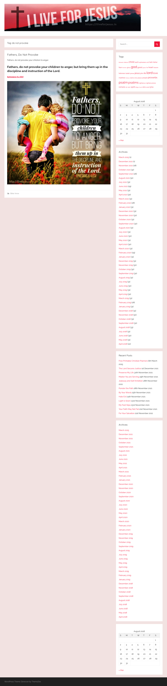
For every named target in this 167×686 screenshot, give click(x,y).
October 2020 (125, 219)
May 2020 (123, 240)
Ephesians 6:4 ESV (15, 77)
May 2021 (123, 190)
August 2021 (124, 178)
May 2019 (123, 290)
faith (151, 62)
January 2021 (124, 207)
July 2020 (123, 232)
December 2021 (126, 161)
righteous (142, 83)
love (155, 73)
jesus (137, 73)
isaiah (128, 73)
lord (150, 73)
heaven (156, 67)
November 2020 (126, 215)
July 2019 (123, 282)
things (137, 87)
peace (139, 78)
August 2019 (124, 277)
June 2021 (123, 186)
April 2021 (123, 194)
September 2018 (126, 323)
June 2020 (123, 236)
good (139, 67)
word (147, 87)
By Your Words (125, 392)
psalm (123, 82)
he (147, 67)
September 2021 (126, 174)
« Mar (121, 140)
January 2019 (124, 306)
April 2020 (123, 244)
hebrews (122, 73)
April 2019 (123, 294)
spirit (133, 87)
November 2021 (126, 165)
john (141, 73)
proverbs (152, 77)
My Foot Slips (125, 405)
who (144, 87)
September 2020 (126, 224)
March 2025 (124, 157)
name (132, 78)
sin (126, 87)
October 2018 (125, 319)
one (135, 78)
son (129, 87)
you (151, 87)
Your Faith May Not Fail (129, 409)
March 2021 (124, 199)
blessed (121, 62)
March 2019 (124, 298)
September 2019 (126, 273)
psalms (133, 82)
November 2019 (126, 265)
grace (144, 67)
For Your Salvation (127, 413)
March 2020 (124, 248)
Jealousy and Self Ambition (131, 381)
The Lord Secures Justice (130, 368)
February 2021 (125, 203)
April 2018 (123, 344)
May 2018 (123, 340)
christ (131, 62)
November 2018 (126, 315)
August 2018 (124, 327)
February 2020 (125, 252)
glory (129, 67)
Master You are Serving (129, 377)
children (126, 62)
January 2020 (124, 257)
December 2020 (126, 211)
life (145, 73)
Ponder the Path (126, 388)
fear (120, 67)
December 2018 (126, 311)
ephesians (142, 62)
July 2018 (123, 331)
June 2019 (123, 286)
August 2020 (124, 228)
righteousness (151, 83)
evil (148, 62)
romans (122, 87)
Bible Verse (14, 193)
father (155, 62)
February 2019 (125, 302)
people (144, 78)
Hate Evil (123, 396)
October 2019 (125, 269)
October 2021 (124, 170)
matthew (122, 78)
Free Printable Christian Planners (133, 361)
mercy (127, 78)
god (134, 67)
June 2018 (123, 335)
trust (140, 87)
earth (137, 62)
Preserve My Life (126, 372)
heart (150, 67)
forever (124, 67)
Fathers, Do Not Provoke (22, 54)
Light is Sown (125, 401)
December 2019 (126, 261)
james (132, 73)
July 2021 (123, 182)
